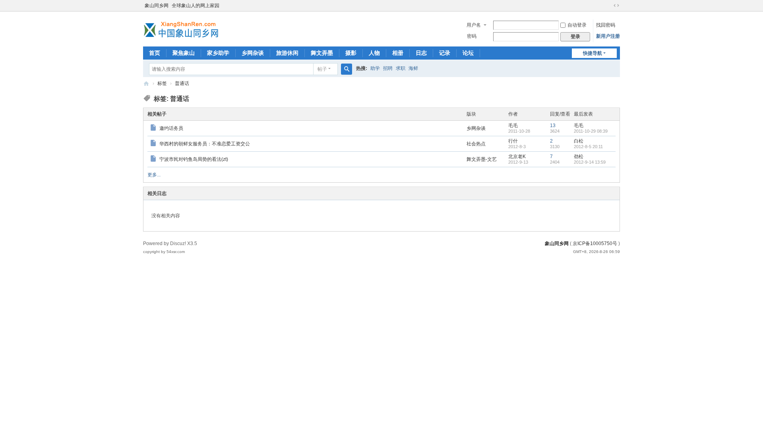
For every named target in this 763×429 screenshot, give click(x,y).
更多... (154, 175)
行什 (513, 141)
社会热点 (476, 144)
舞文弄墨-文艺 (482, 159)
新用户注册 (608, 36)
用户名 (474, 25)
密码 (471, 36)
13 (553, 125)
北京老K (517, 156)
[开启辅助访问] (609, 5)
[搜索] (346, 69)
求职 (400, 68)
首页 (154, 53)
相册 (397, 53)
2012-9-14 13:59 (590, 162)
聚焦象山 (183, 53)
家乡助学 (218, 53)
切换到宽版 (616, 5)
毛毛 (513, 125)
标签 (162, 83)
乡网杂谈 (253, 53)
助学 (375, 68)
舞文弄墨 (322, 53)
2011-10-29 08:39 (591, 131)
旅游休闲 (287, 53)
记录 (444, 53)
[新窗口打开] (154, 128)
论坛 (468, 53)
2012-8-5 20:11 (588, 146)
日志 (421, 53)
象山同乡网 (156, 5)
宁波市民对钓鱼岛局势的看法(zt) (193, 159)
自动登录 (577, 25)
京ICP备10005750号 (595, 243)
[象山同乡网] (183, 28)
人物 (374, 53)
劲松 (578, 156)
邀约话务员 (171, 128)
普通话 (182, 83)
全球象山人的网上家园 (195, 5)
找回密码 (605, 25)
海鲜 (413, 68)
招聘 (388, 68)
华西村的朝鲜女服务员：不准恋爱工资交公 (204, 144)
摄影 (350, 53)
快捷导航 (592, 53)
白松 (578, 141)
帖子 (322, 69)
